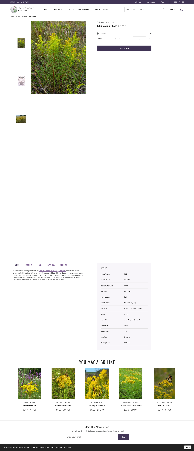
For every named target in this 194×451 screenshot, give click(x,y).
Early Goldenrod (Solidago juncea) (52, 271)
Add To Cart (124, 48)
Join (123, 437)
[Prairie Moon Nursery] (22, 9)
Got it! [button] (188, 447)
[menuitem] (47, 9)
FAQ (162, 2)
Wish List (138, 2)
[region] (49, 275)
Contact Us (151, 2)
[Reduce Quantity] (135, 38)
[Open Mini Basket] (182, 9)
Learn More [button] (67, 447)
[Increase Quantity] (144, 38)
